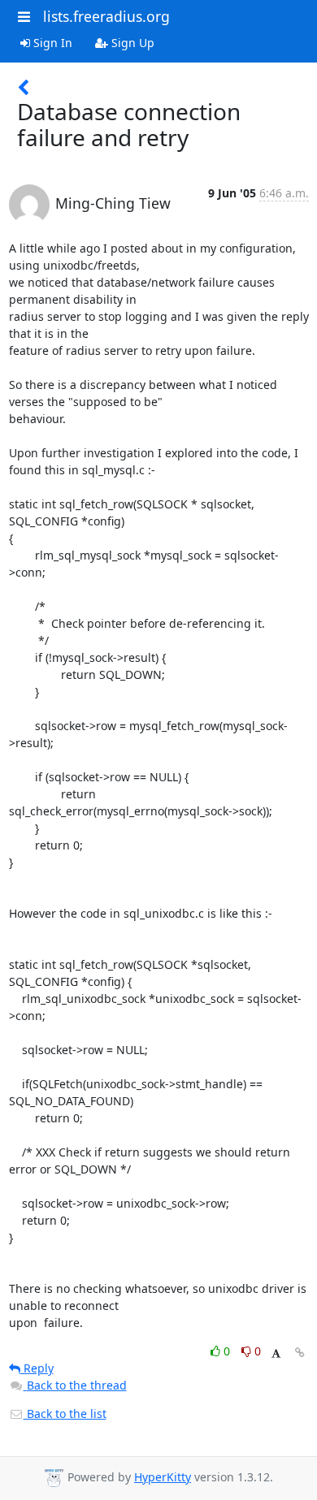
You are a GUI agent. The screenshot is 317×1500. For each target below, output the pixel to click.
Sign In (51, 42)
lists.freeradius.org (106, 16)
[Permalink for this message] (300, 1353)
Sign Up (131, 42)
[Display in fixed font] (276, 1353)
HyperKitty (162, 1477)
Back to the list (65, 1413)
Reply (37, 1368)
